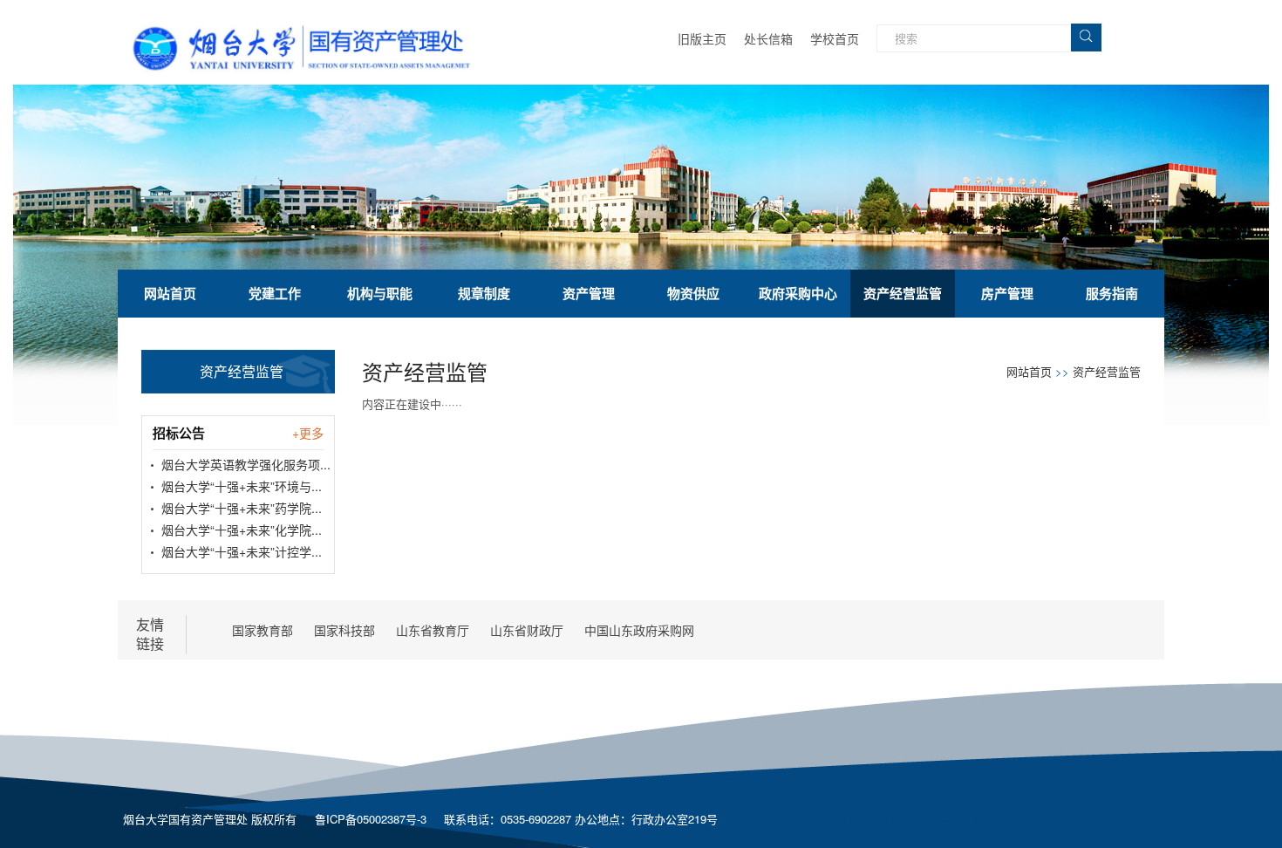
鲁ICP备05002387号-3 (370, 818)
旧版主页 (702, 38)
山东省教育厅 (432, 630)
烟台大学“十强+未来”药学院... (241, 507)
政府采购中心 (798, 293)
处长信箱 (768, 38)
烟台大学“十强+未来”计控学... (241, 551)
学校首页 (834, 38)
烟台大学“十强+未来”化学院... (241, 529)
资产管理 (589, 293)
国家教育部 (262, 630)
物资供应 (693, 293)
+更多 (308, 432)
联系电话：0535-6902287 (509, 818)
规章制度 (484, 293)
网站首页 (170, 293)
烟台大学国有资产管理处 (185, 818)
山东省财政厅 (526, 630)
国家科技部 (344, 630)
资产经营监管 (902, 293)
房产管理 (1007, 293)
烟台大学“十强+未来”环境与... (241, 486)
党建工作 (275, 293)
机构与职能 (380, 293)
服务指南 (1112, 293)
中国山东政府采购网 (639, 630)
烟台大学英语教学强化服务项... (246, 464)
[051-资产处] (313, 24)
